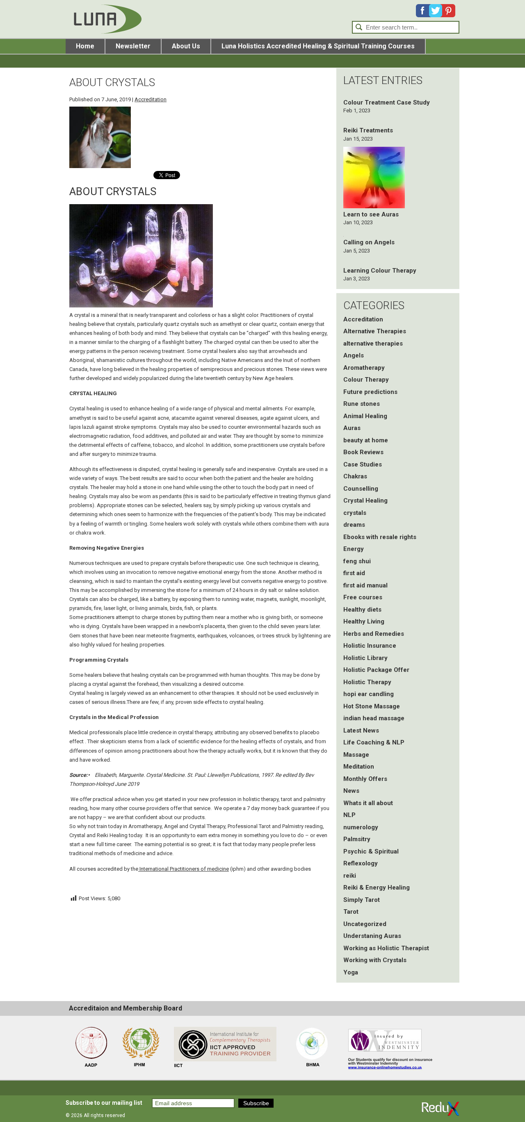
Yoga (350, 972)
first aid (354, 573)
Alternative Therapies (374, 331)
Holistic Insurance (369, 645)
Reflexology (360, 863)
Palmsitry (356, 839)
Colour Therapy (366, 379)
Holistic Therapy (367, 682)
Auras (352, 428)
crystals (354, 513)
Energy (353, 549)
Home (85, 46)
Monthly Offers (365, 779)
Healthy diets (362, 609)
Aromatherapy (364, 367)
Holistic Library (365, 658)
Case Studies (362, 464)
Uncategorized (364, 924)
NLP (349, 815)
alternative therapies (373, 343)
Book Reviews (363, 452)
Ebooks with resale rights (379, 537)
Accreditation (151, 99)
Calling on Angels (369, 242)
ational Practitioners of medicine (191, 869)
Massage (356, 754)
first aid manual (365, 585)
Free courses (362, 597)
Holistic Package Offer (376, 670)
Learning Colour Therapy (379, 270)
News (351, 790)
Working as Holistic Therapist (386, 948)
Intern (145, 869)
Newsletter (133, 46)
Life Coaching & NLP (373, 742)
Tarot (350, 911)
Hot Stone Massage (371, 706)
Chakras (355, 476)
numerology (360, 827)
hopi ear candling (368, 694)
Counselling (360, 488)
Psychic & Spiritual (371, 851)
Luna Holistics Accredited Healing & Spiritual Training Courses (318, 46)
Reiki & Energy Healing (376, 887)
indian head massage (373, 718)
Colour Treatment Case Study (386, 102)
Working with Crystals (374, 960)
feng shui (357, 561)
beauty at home (365, 440)
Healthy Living (363, 621)
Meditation (358, 766)
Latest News (361, 730)
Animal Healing (365, 416)
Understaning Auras (372, 936)
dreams (354, 524)
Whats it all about (368, 803)
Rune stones (361, 403)
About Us (186, 46)
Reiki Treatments (368, 130)
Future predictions (370, 392)
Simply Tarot (361, 900)
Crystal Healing (365, 500)
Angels (353, 355)
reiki (349, 875)
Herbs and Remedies (373, 633)
